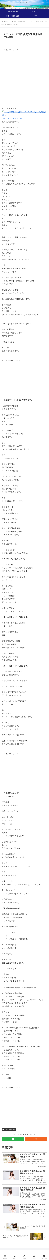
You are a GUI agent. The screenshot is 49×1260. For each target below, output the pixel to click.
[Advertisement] (24, 76)
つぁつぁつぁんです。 (11, 118)
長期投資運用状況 (9, 1129)
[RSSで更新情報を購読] (36, 1139)
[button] (44, 661)
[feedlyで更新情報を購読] (13, 1139)
